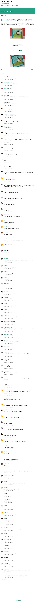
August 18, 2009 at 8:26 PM (8, 472)
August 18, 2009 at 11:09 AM (8, 262)
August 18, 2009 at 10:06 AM (8, 229)
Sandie (5, 518)
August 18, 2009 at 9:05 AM (8, 144)
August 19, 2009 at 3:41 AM (8, 524)
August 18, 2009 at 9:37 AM (8, 188)
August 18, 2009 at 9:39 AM (8, 205)
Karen (5, 415)
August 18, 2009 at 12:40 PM (8, 318)
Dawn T (5, 512)
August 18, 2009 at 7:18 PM (8, 448)
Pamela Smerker (7, 88)
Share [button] (32, 69)
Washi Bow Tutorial (15, 5)
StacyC (5, 297)
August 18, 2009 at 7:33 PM (8, 454)
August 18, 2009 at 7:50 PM (8, 466)
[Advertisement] (17, 589)
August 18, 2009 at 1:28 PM (8, 337)
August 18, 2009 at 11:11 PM (8, 490)
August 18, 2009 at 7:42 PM (8, 460)
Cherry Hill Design (6, 1)
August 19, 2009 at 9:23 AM (8, 548)
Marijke (5, 183)
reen (4, 427)
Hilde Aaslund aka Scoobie (8, 321)
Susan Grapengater (7, 421)
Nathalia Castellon (7, 334)
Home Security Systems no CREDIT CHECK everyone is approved (15, 575)
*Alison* (5, 258)
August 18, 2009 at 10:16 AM (8, 235)
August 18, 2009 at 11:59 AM (8, 306)
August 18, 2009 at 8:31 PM (8, 484)
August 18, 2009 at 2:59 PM (8, 362)
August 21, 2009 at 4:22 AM (8, 577)
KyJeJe (5, 563)
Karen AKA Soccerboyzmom (9, 114)
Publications (7, 5)
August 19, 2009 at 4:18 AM (8, 530)
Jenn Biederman (6, 539)
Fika (4, 505)
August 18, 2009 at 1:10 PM (8, 331)
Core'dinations (7, 20)
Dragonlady (6, 283)
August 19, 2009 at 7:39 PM (8, 554)
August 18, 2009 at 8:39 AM (8, 92)
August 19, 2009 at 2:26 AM (8, 509)
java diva (5, 147)
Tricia (5, 202)
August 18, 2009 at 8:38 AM (8, 85)
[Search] (31, 1)
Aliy (4, 493)
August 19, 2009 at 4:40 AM (8, 536)
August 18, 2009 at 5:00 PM (8, 387)
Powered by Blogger (18, 600)
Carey (5, 277)
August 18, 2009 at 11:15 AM (8, 268)
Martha (5, 371)
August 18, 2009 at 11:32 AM (8, 280)
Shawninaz (6, 463)
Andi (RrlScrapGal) (7, 365)
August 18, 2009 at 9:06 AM (8, 156)
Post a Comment (4, 579)
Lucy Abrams (6, 527)
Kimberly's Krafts (7, 409)
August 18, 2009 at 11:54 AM (8, 294)
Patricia (5, 309)
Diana (5, 533)
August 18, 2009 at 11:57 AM (8, 300)
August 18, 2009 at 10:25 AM (8, 241)
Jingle (5, 271)
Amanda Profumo (7, 327)
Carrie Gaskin (6, 196)
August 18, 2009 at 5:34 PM (8, 401)
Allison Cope (6, 226)
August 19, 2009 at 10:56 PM (8, 560)
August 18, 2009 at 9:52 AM (8, 217)
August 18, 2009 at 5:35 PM (8, 407)
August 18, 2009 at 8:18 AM (8, 79)
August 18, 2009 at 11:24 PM (8, 502)
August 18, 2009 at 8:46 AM (8, 99)
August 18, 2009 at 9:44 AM (8, 211)
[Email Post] (1, 69)
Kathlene (5, 352)
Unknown (5, 95)
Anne (5, 303)
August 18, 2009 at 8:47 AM (8, 105)
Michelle (5, 439)
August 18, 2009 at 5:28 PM (8, 395)
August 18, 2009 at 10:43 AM (8, 255)
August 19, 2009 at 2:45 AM (8, 515)
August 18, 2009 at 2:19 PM (8, 343)
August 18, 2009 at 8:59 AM (8, 129)
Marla (5, 220)
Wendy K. (5, 545)
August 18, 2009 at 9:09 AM (8, 162)
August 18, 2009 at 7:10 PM (8, 442)
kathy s (5, 557)
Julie (4, 451)
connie (5, 232)
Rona (5, 265)
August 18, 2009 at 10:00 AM (8, 223)
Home (2, 5)
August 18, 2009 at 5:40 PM (8, 419)
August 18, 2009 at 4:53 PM (8, 381)
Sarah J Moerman (7, 244)
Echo (5, 177)
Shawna (5, 315)
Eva (4, 190)
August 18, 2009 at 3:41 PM (8, 368)
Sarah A (5, 250)
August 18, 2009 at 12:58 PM (8, 324)
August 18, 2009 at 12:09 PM (8, 312)
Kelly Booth (6, 214)
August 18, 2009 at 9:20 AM (8, 168)
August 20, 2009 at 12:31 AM (8, 566)
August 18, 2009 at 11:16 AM (8, 274)
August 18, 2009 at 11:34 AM (8, 288)
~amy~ (5, 108)
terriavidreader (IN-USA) (8, 475)
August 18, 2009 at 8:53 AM (8, 117)
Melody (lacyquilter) (7, 359)
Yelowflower (6, 433)
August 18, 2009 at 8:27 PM (8, 478)
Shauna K (5, 126)
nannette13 (6, 377)
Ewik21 (5, 291)
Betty (5, 132)
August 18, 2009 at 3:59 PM (8, 374)
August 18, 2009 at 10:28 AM (8, 247)
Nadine (5, 340)
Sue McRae (6, 208)
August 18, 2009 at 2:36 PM (8, 356)
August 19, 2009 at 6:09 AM (8, 542)
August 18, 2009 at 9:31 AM (8, 175)
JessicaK (5, 487)
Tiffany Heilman (6, 82)
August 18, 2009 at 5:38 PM (8, 413)
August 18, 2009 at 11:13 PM (8, 496)
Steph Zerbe (6, 346)
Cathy (5, 481)
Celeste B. (5, 120)
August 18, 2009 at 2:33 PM (8, 349)
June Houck (6, 170)
